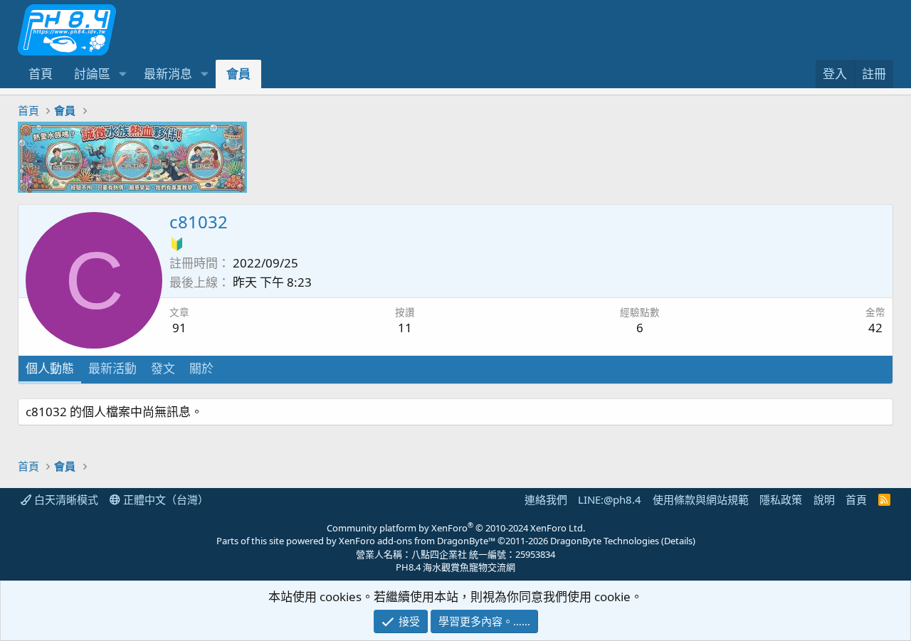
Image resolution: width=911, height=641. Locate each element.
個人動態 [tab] (50, 368)
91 (179, 327)
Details (678, 540)
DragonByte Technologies (604, 540)
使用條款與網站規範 (701, 499)
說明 (824, 499)
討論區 (92, 73)
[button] (122, 74)
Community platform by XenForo (456, 527)
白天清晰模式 (64, 499)
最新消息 (168, 73)
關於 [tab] (201, 368)
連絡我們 (546, 499)
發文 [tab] (163, 368)
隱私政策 (780, 499)
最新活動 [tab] (112, 368)
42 (875, 327)
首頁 (40, 73)
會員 (238, 73)
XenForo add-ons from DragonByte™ (417, 540)
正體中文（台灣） (164, 499)
